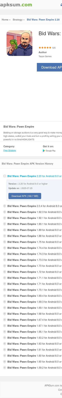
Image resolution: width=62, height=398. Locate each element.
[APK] (16, 4)
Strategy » (19, 19)
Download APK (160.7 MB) (25, 196)
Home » (6, 19)
